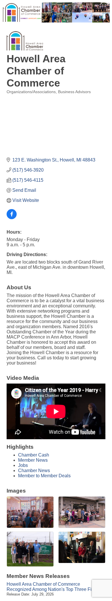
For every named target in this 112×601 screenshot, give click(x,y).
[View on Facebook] (12, 217)
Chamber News (34, 470)
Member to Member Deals (44, 475)
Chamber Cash (33, 454)
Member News (33, 460)
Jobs (23, 465)
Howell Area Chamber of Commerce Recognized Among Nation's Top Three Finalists (56, 587)
